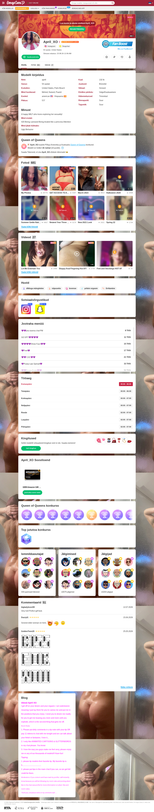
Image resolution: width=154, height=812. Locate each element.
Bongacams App (78, 8)
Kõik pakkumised (48, 8)
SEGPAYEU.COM (83, 802)
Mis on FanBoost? (125, 49)
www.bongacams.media (32, 802)
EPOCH (73, 802)
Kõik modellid (7, 8)
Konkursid (62, 8)
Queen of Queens (77, 145)
